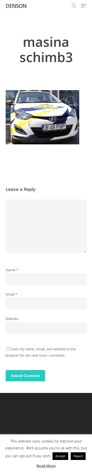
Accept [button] (60, 456)
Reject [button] (78, 456)
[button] (83, 5)
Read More (46, 465)
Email (11, 294)
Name (12, 270)
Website (12, 318)
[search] (74, 5)
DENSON (16, 5)
